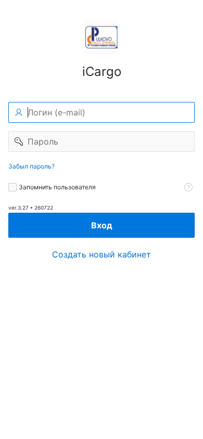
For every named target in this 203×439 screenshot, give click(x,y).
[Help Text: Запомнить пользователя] (188, 187)
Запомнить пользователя (57, 187)
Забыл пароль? (31, 166)
